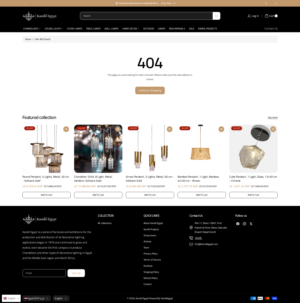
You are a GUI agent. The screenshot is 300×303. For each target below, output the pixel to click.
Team (146, 247)
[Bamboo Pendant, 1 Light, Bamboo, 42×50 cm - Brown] (202, 149)
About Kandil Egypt (153, 223)
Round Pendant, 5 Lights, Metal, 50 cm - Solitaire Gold (45, 179)
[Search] (216, 16)
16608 (198, 238)
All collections (105, 223)
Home (28, 39)
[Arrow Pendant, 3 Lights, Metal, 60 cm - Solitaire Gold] (150, 149)
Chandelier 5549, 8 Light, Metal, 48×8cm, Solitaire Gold (93, 179)
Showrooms (150, 235)
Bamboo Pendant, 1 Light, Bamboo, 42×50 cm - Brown (198, 179)
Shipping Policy (151, 272)
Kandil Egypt (142, 298)
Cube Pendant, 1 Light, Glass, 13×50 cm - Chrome (253, 179)
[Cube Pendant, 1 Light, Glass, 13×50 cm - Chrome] (253, 149)
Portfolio (148, 266)
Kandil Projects (151, 229)
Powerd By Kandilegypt (161, 298)
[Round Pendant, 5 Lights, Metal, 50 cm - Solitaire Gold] (46, 149)
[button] (25, 161)
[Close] (276, 3)
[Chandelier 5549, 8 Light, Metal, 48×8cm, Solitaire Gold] (98, 149)
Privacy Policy (151, 253)
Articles (147, 241)
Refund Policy (151, 278)
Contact (148, 284)
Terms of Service (152, 259)
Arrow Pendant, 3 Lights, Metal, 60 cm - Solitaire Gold (150, 179)
